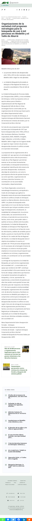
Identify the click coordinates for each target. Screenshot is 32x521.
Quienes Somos (12, 480)
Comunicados (16, 18)
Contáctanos (22, 484)
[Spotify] (26, 10)
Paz (15, 482)
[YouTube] (24, 10)
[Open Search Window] (2, 10)
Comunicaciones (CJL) (14, 16)
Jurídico (22, 482)
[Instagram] (22, 10)
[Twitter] (19, 10)
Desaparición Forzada (22, 39)
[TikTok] (29, 10)
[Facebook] (17, 10)
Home (3, 39)
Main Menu (6, 5)
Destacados (10, 19)
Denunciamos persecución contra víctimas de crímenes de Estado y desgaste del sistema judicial (19, 369)
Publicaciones (10, 484)
